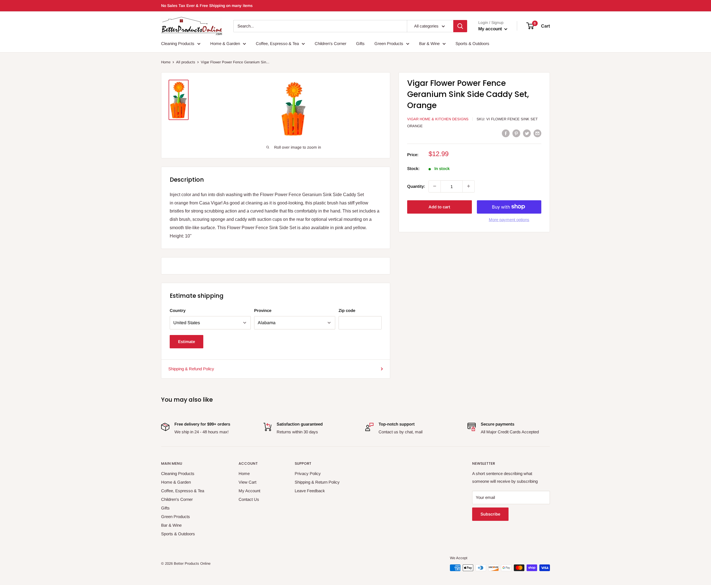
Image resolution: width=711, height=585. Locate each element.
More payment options (509, 219)
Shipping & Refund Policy (191, 368)
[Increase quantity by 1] (468, 186)
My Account (249, 490)
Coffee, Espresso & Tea (277, 43)
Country (178, 310)
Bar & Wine (429, 43)
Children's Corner (330, 43)
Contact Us (249, 499)
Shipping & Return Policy (317, 482)
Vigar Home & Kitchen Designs (438, 119)
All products (185, 62)
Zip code (347, 310)
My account (490, 28)
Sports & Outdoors (472, 43)
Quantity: (416, 186)
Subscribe (490, 514)
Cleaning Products (177, 43)
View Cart (247, 482)
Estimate (186, 341)
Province (262, 310)
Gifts (360, 43)
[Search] (460, 26)
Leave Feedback (310, 490)
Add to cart (439, 206)
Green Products (388, 43)
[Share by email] (537, 133)
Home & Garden (225, 43)
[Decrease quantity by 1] (434, 186)
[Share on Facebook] (506, 133)
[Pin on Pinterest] (516, 133)
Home (166, 62)
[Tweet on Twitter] (527, 133)
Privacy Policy (308, 473)
